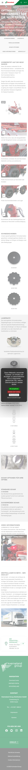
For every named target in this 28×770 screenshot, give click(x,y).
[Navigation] (2, 2)
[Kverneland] (9, 2)
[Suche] (20, 8)
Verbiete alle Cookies (14, 392)
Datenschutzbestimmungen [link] (14, 397)
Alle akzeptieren (14, 388)
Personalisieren (14, 395)
